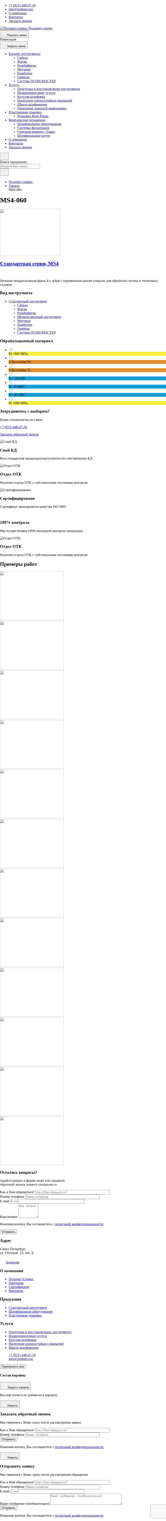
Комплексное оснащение (27, 120)
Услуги (14, 85)
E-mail (4, 1201)
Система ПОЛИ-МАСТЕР (36, 81)
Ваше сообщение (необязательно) (24, 1503)
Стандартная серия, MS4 (29, 263)
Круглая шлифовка (31, 96)
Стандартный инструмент (28, 301)
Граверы (23, 77)
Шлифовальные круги (33, 135)
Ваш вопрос (9, 1217)
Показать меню (17, 35)
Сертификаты (19, 1287)
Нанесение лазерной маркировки (41, 108)
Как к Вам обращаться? (17, 1192)
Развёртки (24, 73)
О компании (18, 13)
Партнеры (16, 1283)
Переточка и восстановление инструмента (48, 89)
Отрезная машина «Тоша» (36, 131)
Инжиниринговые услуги (36, 93)
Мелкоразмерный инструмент (39, 317)
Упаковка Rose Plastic (33, 116)
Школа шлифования (32, 104)
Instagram (12, 1262)
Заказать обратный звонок (19, 434)
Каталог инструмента (24, 54)
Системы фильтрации (33, 128)
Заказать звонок (20, 21)
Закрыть (12, 1405)
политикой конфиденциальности (79, 1224)
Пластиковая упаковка (25, 112)
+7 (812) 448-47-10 (22, 5)
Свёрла (22, 57)
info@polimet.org (21, 9)
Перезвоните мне (13, 1366)
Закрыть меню (16, 46)
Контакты (16, 17)
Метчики (24, 69)
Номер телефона (12, 1196)
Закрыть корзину (18, 1387)
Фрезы (22, 61)
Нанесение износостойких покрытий (44, 100)
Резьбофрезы (26, 65)
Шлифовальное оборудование (39, 124)
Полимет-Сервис (21, 1279)
